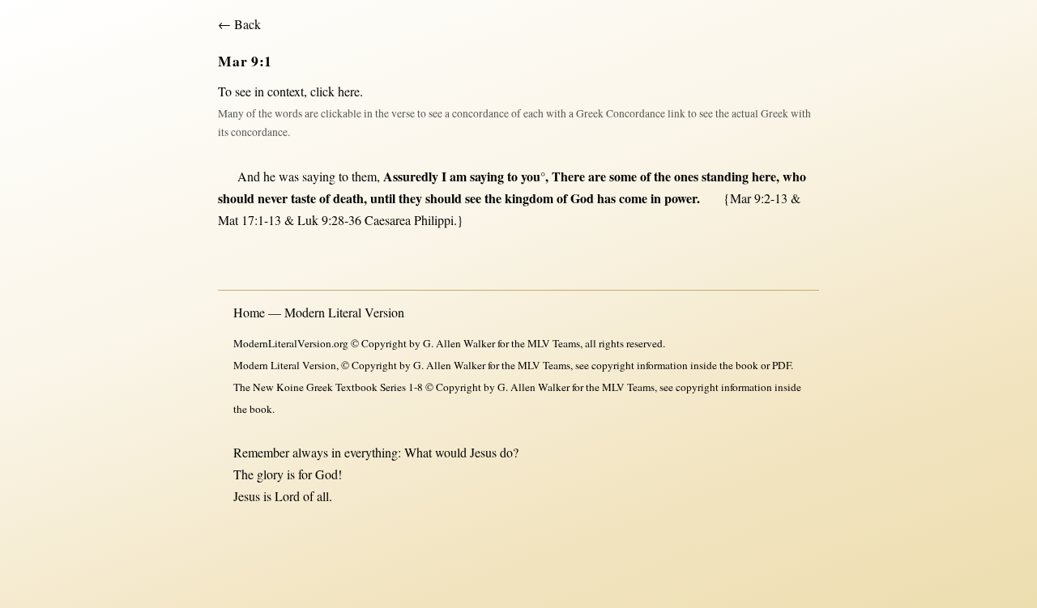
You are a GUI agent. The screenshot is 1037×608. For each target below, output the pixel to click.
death (348, 198)
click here (335, 91)
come (633, 198)
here (764, 176)
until (382, 198)
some (623, 176)
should (236, 198)
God (582, 198)
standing (725, 176)
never (273, 198)
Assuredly (410, 176)
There (568, 176)
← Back (239, 23)
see (473, 198)
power (680, 198)
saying (318, 176)
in (656, 198)
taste (303, 198)
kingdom (529, 198)
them (364, 176)
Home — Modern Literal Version (318, 312)
